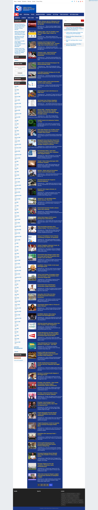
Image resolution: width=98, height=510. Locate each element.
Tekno (37, 18)
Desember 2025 (18, 103)
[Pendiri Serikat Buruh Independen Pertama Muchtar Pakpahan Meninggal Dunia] (32, 368)
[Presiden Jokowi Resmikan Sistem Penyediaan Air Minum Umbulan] (32, 399)
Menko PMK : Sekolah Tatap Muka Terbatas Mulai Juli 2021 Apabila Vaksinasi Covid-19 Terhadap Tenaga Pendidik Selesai (48, 112)
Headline (16, 60)
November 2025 (18, 106)
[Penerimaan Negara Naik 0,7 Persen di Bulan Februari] (32, 310)
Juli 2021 (16, 284)
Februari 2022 (17, 260)
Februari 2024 (17, 178)
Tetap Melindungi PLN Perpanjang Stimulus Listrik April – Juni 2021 (47, 343)
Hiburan (69, 496)
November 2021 (18, 270)
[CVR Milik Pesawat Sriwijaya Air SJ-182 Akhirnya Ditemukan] (32, 78)
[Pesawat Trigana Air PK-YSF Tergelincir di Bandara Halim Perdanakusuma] (32, 469)
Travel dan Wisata (64, 14)
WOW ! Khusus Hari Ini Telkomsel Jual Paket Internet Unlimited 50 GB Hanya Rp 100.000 (48, 23)
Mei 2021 (16, 291)
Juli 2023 (16, 202)
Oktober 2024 (17, 151)
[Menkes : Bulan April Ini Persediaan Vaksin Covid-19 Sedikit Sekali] (32, 176)
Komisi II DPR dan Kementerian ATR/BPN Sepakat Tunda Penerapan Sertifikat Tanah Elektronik (48, 354)
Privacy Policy (39, 1)
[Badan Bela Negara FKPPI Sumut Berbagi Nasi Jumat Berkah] (32, 223)
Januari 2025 (17, 140)
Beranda (16, 351)
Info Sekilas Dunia (74, 14)
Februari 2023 (17, 219)
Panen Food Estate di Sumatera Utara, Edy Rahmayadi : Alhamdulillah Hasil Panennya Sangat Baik (48, 276)
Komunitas (17, 18)
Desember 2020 (18, 308)
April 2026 (17, 89)
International (75, 496)
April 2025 (17, 130)
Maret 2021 (17, 297)
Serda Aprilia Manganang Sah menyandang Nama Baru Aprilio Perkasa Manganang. (47, 444)
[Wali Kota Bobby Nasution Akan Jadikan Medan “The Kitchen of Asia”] (32, 232)
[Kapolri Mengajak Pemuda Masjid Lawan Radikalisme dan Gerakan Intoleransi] (32, 418)
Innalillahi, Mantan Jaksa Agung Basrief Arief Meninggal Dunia (47, 314)
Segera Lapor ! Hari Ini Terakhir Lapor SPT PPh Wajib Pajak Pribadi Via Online (48, 33)
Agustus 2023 (17, 198)
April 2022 (17, 253)
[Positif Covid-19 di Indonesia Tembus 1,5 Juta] (32, 126)
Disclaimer (24, 1)
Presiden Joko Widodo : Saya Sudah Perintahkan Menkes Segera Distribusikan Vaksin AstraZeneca (48, 384)
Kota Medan (70, 498)
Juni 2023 (17, 205)
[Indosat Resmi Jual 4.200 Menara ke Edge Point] (32, 97)
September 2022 (18, 236)
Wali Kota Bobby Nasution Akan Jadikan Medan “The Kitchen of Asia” (48, 227)
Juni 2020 (17, 328)
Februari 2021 (17, 301)
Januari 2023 (17, 222)
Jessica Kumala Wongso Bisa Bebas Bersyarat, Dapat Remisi (73, 44)
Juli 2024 (16, 161)
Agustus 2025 (17, 117)
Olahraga (49, 14)
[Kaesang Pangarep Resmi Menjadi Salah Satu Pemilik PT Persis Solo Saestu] (32, 459)
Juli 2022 (16, 243)
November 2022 (18, 229)
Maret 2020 (17, 338)
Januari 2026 (17, 100)
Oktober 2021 (17, 273)
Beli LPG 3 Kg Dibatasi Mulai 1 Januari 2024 (74, 41)
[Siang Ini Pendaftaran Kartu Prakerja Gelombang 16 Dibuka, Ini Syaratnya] (32, 242)
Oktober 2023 (17, 192)
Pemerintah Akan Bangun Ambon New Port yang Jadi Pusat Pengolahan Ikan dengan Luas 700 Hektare (48, 256)
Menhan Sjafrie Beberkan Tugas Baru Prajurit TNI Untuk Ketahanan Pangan (20, 33)
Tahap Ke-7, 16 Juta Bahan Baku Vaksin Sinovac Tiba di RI (47, 199)
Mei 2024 (16, 168)
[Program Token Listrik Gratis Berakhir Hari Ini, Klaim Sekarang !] (32, 87)
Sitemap (29, 1)
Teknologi (80, 502)
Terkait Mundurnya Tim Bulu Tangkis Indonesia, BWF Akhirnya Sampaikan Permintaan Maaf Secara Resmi (48, 334)
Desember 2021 (18, 267)
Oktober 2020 (17, 314)
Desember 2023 (18, 185)
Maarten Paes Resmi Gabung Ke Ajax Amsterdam (74, 37)
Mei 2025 (16, 127)
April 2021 (17, 294)
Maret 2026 (17, 93)
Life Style (55, 14)
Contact (33, 1)
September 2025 (18, 113)
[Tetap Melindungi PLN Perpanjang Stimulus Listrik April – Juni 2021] (32, 349)
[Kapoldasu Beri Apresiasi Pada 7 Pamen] (32, 439)
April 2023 (17, 212)
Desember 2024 (18, 144)
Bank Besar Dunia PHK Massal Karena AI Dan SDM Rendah (19, 38)
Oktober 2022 (17, 233)
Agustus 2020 (17, 321)
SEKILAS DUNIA (17, 358)
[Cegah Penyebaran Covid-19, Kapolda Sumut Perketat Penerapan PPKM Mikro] (32, 429)
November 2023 (18, 188)
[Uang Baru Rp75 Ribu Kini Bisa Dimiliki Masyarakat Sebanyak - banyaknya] (32, 300)
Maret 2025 (17, 134)
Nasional (64, 500)
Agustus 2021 (17, 280)
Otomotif (24, 18)
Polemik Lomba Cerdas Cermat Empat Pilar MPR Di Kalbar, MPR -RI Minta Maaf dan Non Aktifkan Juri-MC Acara (20, 51)
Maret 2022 (17, 256)
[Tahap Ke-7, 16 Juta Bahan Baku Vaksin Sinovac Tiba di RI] (32, 204)
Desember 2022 (18, 226)
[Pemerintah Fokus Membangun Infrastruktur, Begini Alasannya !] (32, 290)
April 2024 (17, 171)
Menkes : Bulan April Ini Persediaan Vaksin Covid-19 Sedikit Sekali (48, 171)
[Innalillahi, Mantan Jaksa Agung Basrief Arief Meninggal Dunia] (32, 320)
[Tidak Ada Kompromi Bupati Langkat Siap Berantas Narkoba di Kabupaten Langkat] (32, 480)
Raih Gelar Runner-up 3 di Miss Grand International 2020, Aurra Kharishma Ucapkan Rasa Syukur (48, 131)
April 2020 (17, 335)
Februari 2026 (17, 96)
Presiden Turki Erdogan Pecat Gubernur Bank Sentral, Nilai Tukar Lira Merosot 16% (47, 404)
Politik (32, 14)
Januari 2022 (17, 263)
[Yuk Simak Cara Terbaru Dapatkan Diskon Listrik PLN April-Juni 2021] (32, 106)
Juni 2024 (17, 164)
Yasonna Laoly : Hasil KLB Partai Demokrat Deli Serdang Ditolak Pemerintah (47, 54)
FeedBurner (22, 75)
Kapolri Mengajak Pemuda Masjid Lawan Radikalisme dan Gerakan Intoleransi (47, 414)
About (15, 1)
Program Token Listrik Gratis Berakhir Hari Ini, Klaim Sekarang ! (48, 82)
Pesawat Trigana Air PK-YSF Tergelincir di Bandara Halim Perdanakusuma (46, 465)
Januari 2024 (17, 181)
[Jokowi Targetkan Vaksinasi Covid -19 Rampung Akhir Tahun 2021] (32, 251)
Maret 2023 (17, 215)
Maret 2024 (17, 175)
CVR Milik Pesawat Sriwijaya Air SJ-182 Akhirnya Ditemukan (49, 73)
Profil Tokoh (31, 18)
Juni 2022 (17, 246)
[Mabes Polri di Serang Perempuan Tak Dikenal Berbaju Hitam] (32, 68)
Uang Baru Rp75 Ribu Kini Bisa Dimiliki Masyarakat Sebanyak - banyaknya (46, 296)
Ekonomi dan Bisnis (40, 14)
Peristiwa (26, 14)
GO (82, 20)
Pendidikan (70, 502)
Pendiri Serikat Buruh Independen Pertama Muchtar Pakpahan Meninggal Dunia (49, 364)
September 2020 (18, 318)
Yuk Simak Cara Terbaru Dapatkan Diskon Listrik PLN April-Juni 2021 (47, 101)
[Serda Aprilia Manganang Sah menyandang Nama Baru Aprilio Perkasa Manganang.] (32, 448)
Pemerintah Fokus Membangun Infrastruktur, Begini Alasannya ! (47, 285)
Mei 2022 (16, 250)
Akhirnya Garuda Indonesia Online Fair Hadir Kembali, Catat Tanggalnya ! (49, 324)
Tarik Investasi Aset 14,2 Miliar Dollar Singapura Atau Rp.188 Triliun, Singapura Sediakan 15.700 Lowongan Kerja (73, 28)
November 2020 (18, 311)
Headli (78, 493)
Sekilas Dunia (48, 508)
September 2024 (18, 154)
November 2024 (18, 147)
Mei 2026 (16, 86)
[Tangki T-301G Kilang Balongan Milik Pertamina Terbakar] (32, 167)
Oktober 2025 (17, 110)
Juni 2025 (17, 123)
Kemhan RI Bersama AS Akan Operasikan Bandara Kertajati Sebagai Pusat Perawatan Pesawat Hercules (20, 27)
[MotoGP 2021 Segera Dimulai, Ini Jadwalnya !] (32, 195)
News (21, 14)
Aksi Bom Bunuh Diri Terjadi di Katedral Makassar (46, 180)
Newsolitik (74, 500)
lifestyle (76, 498)
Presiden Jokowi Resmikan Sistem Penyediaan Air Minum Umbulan (47, 393)
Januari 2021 (17, 304)
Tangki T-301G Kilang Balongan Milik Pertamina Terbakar (48, 161)
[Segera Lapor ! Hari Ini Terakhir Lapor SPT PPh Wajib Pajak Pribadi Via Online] (32, 37)
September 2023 (18, 195)
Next (51, 484)
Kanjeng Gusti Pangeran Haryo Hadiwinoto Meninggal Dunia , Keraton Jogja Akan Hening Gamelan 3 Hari (48, 43)
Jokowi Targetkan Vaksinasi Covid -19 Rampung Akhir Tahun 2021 (48, 246)
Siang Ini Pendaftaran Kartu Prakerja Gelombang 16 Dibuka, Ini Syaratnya (48, 236)
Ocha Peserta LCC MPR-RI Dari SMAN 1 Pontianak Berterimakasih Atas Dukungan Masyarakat (20, 44)
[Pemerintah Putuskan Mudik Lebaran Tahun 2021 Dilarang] (32, 213)
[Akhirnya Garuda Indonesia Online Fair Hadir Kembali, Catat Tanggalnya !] (32, 329)
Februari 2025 (17, 137)
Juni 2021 (17, 287)
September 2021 (18, 277)
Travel (63, 504)
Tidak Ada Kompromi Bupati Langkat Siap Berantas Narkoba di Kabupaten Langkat (48, 475)
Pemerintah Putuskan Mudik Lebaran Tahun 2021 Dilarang (48, 208)
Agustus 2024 (17, 158)
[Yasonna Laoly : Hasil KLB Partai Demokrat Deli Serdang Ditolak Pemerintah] (32, 58)
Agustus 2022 (17, 239)
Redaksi (19, 1)
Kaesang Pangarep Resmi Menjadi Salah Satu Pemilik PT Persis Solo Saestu (47, 455)
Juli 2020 (16, 325)
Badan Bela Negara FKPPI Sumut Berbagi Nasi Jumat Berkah (47, 218)
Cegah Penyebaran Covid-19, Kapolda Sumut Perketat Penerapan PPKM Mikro (48, 424)
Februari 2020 (17, 342)
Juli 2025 (16, 120)
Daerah (63, 493)
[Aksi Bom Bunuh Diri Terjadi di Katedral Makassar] (32, 185)
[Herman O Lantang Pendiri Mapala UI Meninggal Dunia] (32, 379)
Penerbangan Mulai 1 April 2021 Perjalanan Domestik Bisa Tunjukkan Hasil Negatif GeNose (48, 152)
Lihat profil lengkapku (18, 360)
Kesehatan (64, 498)
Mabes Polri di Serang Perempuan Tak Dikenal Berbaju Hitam (48, 63)
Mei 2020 (16, 331)
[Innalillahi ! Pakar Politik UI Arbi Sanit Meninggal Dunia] (32, 271)
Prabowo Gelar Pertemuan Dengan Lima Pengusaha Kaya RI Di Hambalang (74, 33)
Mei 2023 (16, 209)
